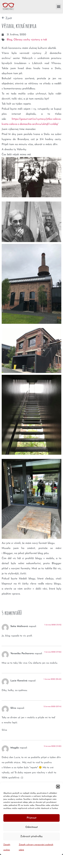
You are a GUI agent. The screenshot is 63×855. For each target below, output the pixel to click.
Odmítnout (31, 827)
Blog (9, 39)
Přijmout (31, 818)
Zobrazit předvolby (31, 836)
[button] (58, 786)
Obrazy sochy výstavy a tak (30, 39)
